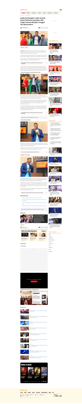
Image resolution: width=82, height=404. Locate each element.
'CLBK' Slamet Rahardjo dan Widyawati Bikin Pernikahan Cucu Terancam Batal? (54, 94)
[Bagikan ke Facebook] (41, 28)
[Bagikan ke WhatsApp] (47, 28)
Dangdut (31, 309)
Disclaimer (29, 392)
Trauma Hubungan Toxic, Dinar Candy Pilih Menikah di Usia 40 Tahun (55, 115)
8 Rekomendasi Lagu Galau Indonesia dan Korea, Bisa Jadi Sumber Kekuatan (32, 192)
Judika (28, 15)
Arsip (53, 392)
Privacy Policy (38, 392)
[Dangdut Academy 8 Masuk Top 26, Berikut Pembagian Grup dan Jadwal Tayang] (44, 297)
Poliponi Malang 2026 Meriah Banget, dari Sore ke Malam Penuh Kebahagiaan (55, 83)
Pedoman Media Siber (44, 392)
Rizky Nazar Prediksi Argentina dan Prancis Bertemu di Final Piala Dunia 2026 (55, 62)
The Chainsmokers (52, 239)
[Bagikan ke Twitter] (43, 28)
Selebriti (31, 338)
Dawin (50, 245)
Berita (26, 15)
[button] (45, 28)
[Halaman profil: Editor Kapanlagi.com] (21, 28)
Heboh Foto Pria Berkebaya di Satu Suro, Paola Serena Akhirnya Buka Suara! (55, 204)
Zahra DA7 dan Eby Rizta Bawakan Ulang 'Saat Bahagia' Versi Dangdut (37, 302)
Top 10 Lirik (52, 232)
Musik (23, 15)
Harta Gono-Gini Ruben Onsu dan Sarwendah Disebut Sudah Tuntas (55, 104)
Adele (50, 234)
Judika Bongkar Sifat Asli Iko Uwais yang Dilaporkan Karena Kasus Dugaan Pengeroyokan (31, 63)
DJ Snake (50, 241)
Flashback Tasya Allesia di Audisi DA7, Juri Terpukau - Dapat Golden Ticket (54, 215)
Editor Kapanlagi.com (24, 27)
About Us (21, 392)
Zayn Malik (50, 251)
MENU (61, 10)
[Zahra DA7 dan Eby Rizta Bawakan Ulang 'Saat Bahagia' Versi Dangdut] (44, 302)
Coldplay (50, 236)
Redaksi (25, 392)
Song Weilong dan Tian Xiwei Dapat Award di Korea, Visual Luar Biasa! (55, 73)
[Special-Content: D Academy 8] (25, 298)
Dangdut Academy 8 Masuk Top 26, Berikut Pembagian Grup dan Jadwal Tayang (36, 297)
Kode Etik (33, 392)
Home (21, 15)
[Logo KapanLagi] (23, 9)
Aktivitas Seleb (23, 246)
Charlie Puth (51, 243)
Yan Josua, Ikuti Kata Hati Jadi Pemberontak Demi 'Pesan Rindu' (32, 197)
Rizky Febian (51, 247)
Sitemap (50, 392)
